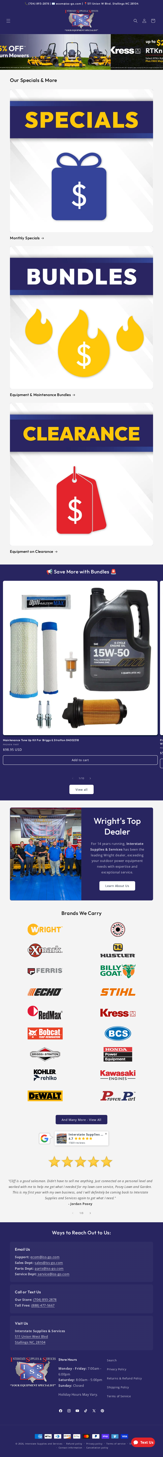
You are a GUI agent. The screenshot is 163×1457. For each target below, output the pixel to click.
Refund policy (74, 1443)
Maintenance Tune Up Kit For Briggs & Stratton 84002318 (41, 740)
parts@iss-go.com (49, 1268)
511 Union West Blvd (31, 1336)
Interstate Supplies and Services (43, 1443)
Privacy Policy (116, 1369)
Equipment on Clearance (31, 551)
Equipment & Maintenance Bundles (40, 394)
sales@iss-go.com (49, 1263)
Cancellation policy (97, 1447)
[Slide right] (90, 778)
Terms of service (115, 1443)
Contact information (70, 1447)
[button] (8, 20)
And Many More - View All (81, 1120)
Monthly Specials (25, 238)
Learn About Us (117, 886)
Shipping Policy (118, 1387)
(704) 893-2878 (45, 1299)
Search (112, 1360)
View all (82, 789)
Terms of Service (119, 1396)
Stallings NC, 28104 (30, 1342)
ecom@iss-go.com (44, 1257)
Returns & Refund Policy (124, 1378)
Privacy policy (94, 1443)
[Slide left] (72, 778)
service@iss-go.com (53, 1274)
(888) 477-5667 (43, 1305)
